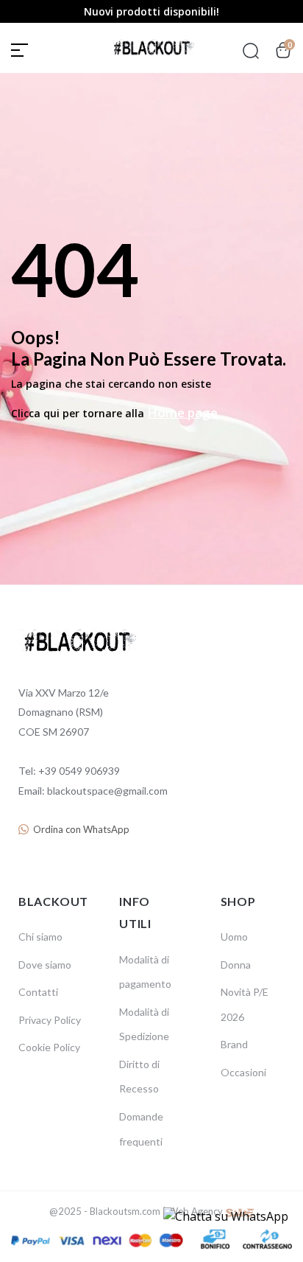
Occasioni (243, 1072)
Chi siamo (40, 936)
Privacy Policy (49, 1020)
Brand (234, 1044)
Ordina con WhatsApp (81, 829)
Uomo (234, 936)
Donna (236, 964)
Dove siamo (44, 964)
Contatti (38, 992)
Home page (182, 412)
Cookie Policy (49, 1047)
